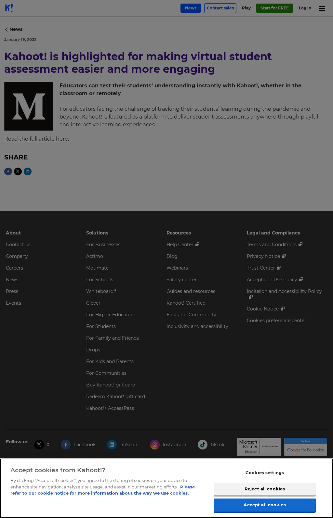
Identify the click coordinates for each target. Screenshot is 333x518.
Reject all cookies (265, 488)
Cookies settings (265, 472)
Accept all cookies (265, 504)
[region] (166, 488)
